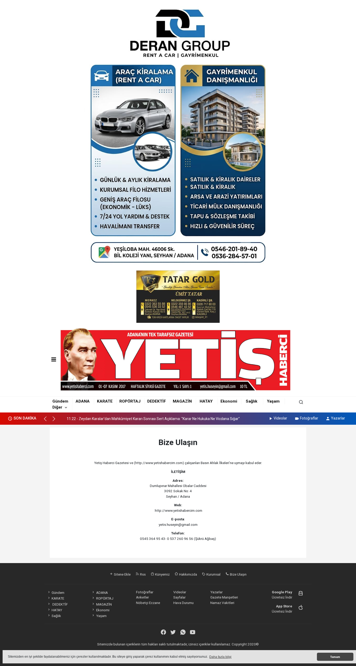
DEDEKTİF (156, 401)
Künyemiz (162, 574)
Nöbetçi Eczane (148, 603)
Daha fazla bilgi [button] (220, 657)
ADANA (83, 401)
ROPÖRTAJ (129, 401)
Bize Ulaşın (238, 574)
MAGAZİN (182, 401)
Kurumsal (213, 574)
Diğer (57, 407)
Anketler (142, 597)
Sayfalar (179, 597)
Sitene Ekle (122, 574)
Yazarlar (338, 418)
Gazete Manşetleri (224, 597)
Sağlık (251, 401)
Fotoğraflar (309, 418)
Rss (142, 574)
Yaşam (273, 401)
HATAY (206, 401)
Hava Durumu (183, 603)
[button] (47, 421)
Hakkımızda (187, 574)
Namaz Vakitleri (222, 603)
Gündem (60, 401)
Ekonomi (228, 401)
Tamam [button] (335, 656)
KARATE (105, 401)
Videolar (280, 418)
